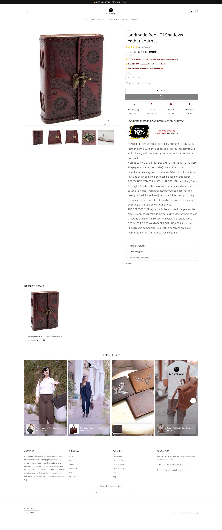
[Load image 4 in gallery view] (89, 137)
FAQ (114, 473)
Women (71, 464)
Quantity (128, 73)
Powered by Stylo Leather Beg (189, 513)
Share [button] (130, 264)
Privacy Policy (118, 456)
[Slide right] (117, 137)
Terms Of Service (119, 469)
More (70, 473)
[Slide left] (26, 137)
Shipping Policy (118, 464)
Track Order (73, 477)
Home (71, 456)
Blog (114, 477)
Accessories (73, 469)
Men (70, 460)
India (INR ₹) (30, 513)
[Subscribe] (129, 492)
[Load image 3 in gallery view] (72, 137)
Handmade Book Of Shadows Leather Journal (45, 337)
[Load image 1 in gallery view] (38, 137)
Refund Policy (118, 460)
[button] (26, 11)
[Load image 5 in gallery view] (106, 137)
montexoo (178, 513)
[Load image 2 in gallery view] (55, 137)
